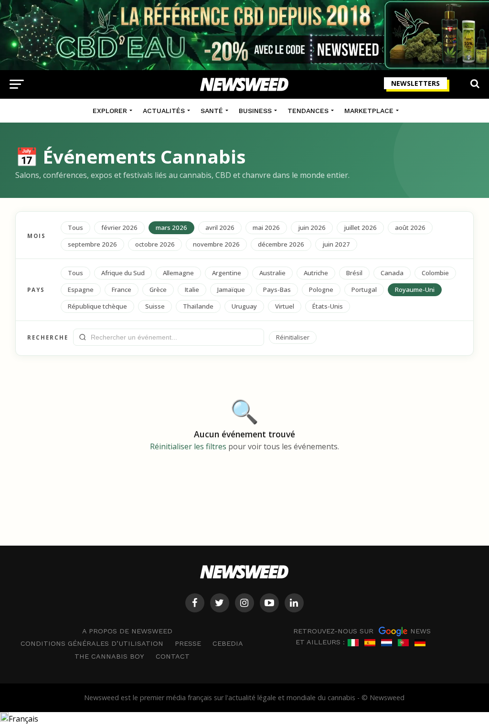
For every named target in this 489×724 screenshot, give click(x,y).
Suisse (155, 306)
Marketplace (368, 110)
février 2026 (119, 227)
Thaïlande (198, 306)
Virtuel (284, 306)
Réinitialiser (292, 337)
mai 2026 (266, 227)
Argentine (226, 273)
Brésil (354, 273)
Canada (392, 273)
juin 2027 (336, 244)
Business (255, 110)
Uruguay (244, 306)
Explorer (110, 110)
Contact (173, 656)
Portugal (364, 289)
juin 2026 (312, 227)
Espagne (81, 289)
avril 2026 (219, 227)
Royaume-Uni (415, 289)
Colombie (435, 273)
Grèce (158, 289)
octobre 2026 (155, 244)
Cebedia (228, 643)
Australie (272, 273)
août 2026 (410, 227)
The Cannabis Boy (109, 656)
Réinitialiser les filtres (188, 446)
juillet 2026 (360, 227)
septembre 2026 (92, 244)
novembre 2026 (216, 244)
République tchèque (97, 306)
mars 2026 (171, 227)
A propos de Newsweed (127, 631)
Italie (192, 289)
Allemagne (178, 273)
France (121, 289)
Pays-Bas (277, 289)
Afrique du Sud (123, 273)
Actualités (164, 110)
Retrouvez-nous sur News (362, 630)
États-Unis (327, 306)
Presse (188, 643)
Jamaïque (231, 289)
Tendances (308, 110)
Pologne (321, 289)
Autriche (316, 273)
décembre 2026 (281, 244)
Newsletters (415, 83)
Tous (75, 227)
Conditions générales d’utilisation (92, 643)
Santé (212, 110)
